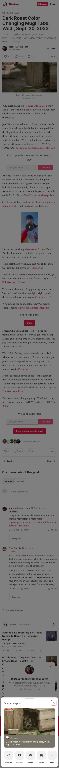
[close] (53, 702)
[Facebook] (19, 755)
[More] (52, 755)
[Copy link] (8, 755)
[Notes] (41, 755)
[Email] (30, 755)
